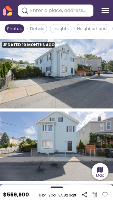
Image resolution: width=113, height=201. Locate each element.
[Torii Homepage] (7, 11)
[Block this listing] (95, 194)
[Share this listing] (84, 194)
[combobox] (60, 10)
